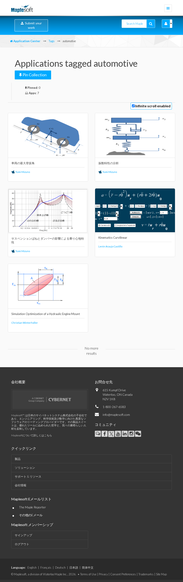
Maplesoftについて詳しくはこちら (31, 435)
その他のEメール (31, 515)
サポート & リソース (28, 476)
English (32, 567)
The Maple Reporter (32, 507)
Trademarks (146, 574)
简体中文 (88, 567)
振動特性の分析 (108, 163)
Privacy (103, 574)
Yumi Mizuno (22, 171)
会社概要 (18, 382)
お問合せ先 (104, 382)
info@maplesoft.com (116, 414)
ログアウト (22, 544)
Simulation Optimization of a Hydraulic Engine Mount (45, 314)
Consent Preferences (123, 574)
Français (45, 567)
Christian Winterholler (24, 322)
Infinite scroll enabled (153, 106)
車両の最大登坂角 (23, 163)
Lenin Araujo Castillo (110, 246)
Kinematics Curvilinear (112, 237)
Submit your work (33, 25)
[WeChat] (138, 434)
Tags (51, 41)
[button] (166, 23)
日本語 (73, 567)
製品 (18, 459)
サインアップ (23, 535)
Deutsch (60, 567)
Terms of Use (88, 574)
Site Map (161, 574)
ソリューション (25, 467)
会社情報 (20, 485)
